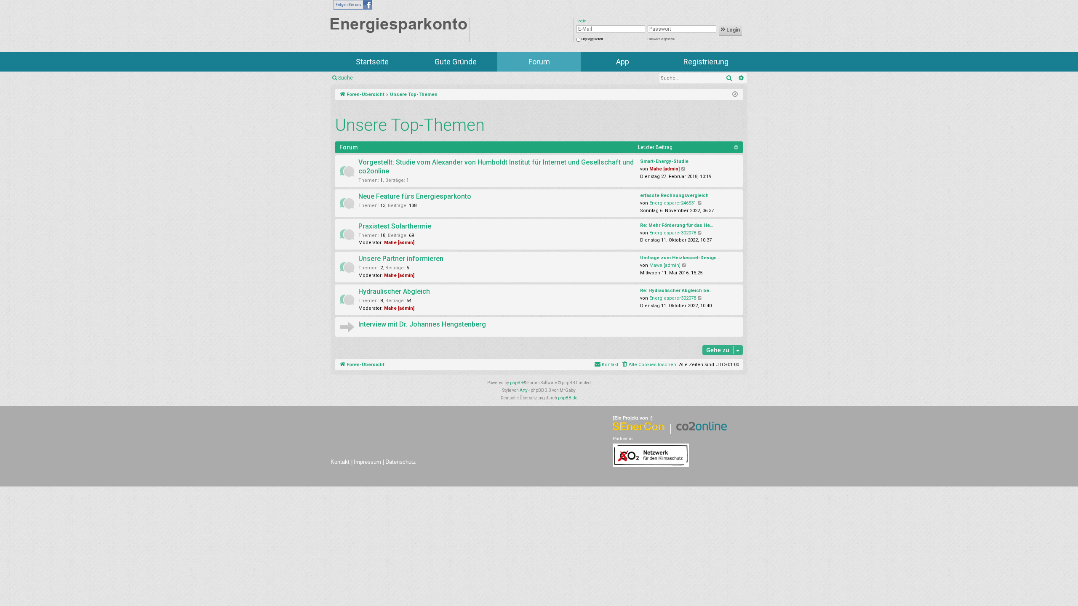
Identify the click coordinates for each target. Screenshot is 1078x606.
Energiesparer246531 (672, 203)
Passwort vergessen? (661, 39)
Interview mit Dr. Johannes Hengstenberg (422, 324)
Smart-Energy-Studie (664, 161)
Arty (524, 390)
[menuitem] (648, 364)
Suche (345, 78)
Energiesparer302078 (672, 233)
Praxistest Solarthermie (394, 226)
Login (732, 30)
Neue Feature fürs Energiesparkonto (414, 196)
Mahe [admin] (664, 169)
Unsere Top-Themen (410, 125)
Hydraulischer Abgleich (394, 291)
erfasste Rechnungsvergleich (674, 195)
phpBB (516, 382)
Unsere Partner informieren (400, 259)
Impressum (367, 462)
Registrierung (705, 61)
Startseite (372, 61)
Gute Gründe (456, 61)
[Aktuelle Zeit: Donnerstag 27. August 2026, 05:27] (735, 94)
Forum (539, 61)
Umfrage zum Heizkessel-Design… (680, 257)
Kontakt (340, 462)
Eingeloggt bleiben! (592, 39)
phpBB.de (567, 398)
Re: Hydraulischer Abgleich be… (676, 290)
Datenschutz (400, 462)
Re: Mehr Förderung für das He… (676, 225)
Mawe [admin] (664, 265)
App (622, 61)
